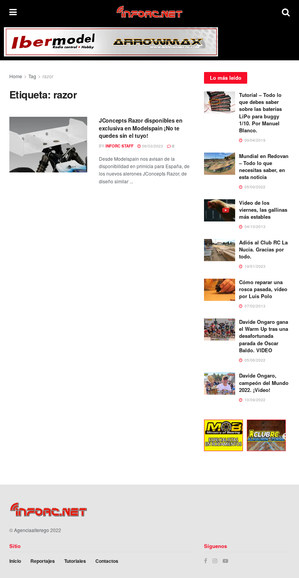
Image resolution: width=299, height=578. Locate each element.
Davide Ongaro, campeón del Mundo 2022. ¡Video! (263, 382)
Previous (198, 437)
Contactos (106, 560)
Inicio (15, 560)
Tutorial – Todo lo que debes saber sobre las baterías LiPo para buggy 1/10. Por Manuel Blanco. (260, 112)
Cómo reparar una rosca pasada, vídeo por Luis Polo (263, 289)
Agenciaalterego (31, 530)
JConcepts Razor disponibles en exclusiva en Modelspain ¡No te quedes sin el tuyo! (141, 127)
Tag (32, 76)
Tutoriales (75, 560)
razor (47, 76)
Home (15, 76)
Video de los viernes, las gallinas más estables (263, 209)
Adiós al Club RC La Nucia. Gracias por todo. (263, 249)
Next (286, 437)
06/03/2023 (152, 146)
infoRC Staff (120, 146)
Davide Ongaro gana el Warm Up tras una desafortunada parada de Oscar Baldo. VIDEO (263, 336)
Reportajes (42, 560)
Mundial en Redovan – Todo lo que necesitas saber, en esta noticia (263, 166)
